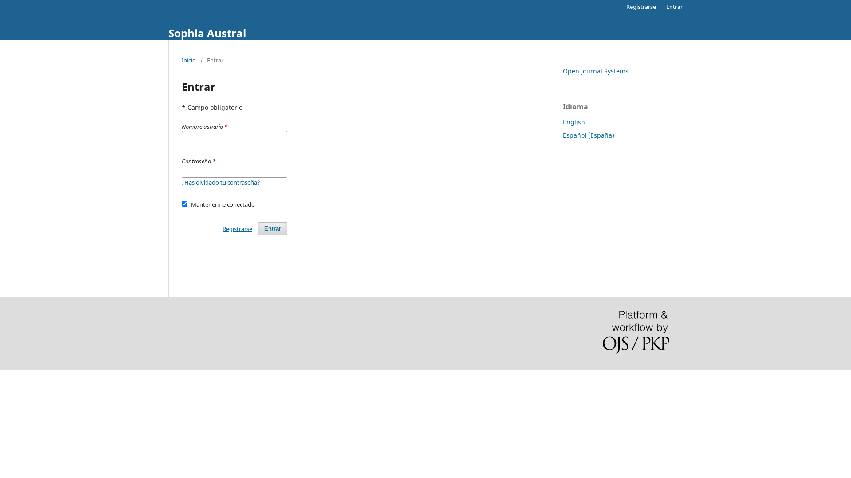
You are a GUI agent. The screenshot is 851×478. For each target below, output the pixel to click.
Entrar (674, 7)
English (574, 122)
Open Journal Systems (595, 71)
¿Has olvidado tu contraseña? (221, 182)
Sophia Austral (207, 33)
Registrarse (641, 7)
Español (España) (588, 135)
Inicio (189, 60)
